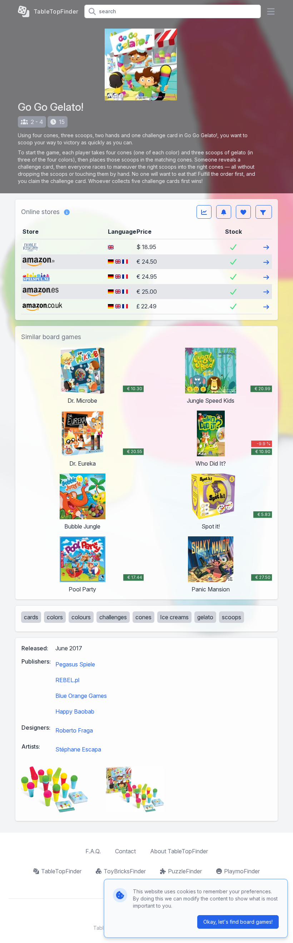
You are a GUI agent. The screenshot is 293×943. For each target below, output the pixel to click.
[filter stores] (263, 212)
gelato (205, 617)
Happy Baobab (74, 711)
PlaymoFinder (242, 871)
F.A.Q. (93, 851)
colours (81, 617)
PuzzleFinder (185, 871)
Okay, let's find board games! (238, 922)
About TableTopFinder (179, 851)
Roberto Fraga (74, 730)
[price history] (204, 212)
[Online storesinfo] (67, 211)
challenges (113, 617)
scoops (231, 617)
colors (55, 617)
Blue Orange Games (81, 695)
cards (31, 617)
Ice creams (174, 617)
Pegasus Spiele (75, 664)
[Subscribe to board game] (223, 212)
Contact (125, 851)
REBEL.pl (67, 680)
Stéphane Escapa (78, 749)
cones (143, 617)
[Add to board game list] (243, 212)
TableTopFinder (61, 871)
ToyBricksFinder (125, 871)
